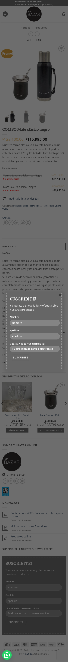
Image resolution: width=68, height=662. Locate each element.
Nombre (14, 316)
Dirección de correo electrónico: (27, 343)
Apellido (14, 330)
